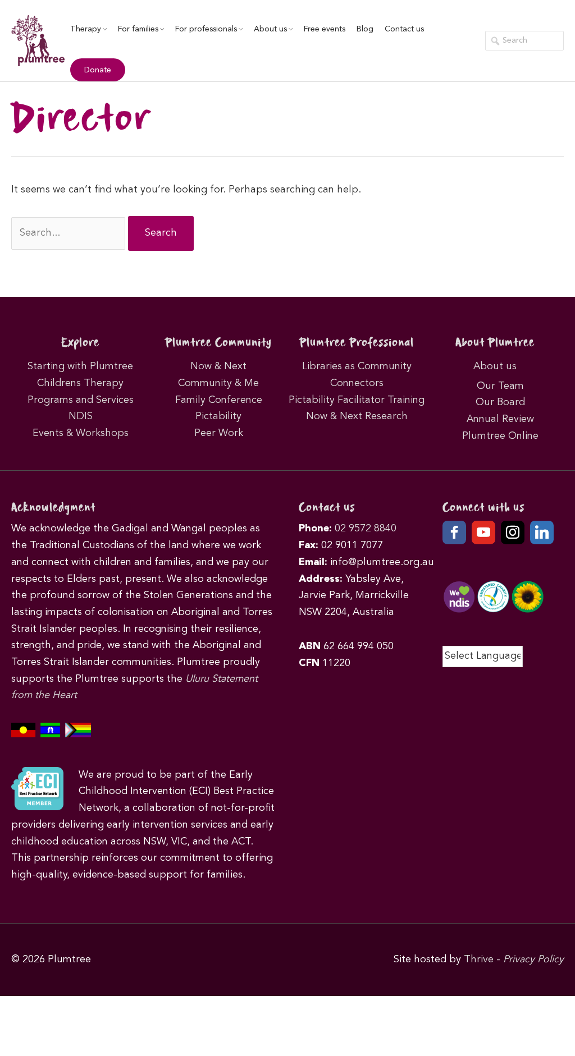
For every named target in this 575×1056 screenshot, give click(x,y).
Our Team (500, 386)
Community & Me (218, 383)
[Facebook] (454, 532)
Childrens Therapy (80, 383)
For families (138, 29)
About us (270, 29)
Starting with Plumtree (80, 366)
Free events (324, 29)
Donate (97, 70)
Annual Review (500, 419)
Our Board (500, 402)
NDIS (81, 416)
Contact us (404, 29)
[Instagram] (512, 532)
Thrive (479, 959)
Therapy (85, 29)
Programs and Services (81, 400)
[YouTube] (483, 532)
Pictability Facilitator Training (357, 400)
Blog (365, 29)
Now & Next (218, 366)
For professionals (206, 29)
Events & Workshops (81, 433)
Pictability (218, 416)
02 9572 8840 (365, 529)
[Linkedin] (542, 532)
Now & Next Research (357, 416)
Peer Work (218, 433)
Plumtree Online (500, 436)
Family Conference (218, 400)
